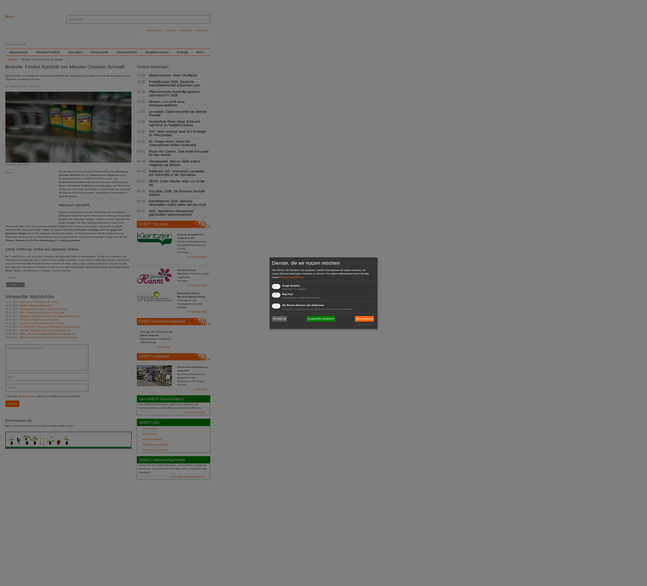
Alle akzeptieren (364, 318)
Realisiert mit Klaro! (366, 325)
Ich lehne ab (279, 318)
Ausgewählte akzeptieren (321, 318)
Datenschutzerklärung (291, 277)
